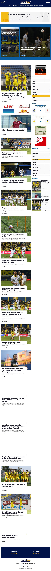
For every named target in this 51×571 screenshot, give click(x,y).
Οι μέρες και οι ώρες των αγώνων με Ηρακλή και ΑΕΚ (12, 153)
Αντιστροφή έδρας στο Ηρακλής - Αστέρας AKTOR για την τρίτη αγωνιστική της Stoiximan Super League (13, 95)
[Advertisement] (8, 106)
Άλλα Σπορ (27, 5)
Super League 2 (35, 148)
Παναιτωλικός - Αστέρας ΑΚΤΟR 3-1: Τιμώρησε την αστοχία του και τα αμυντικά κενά (12, 314)
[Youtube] (16, 553)
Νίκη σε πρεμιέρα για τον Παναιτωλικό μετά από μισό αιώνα (13, 261)
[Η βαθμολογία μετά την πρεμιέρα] (16, 334)
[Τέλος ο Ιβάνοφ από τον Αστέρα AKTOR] (16, 123)
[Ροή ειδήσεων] (47, 2)
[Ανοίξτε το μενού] (49, 2)
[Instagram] (14, 553)
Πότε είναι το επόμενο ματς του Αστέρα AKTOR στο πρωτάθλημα (13, 289)
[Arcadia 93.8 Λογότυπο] (25, 2)
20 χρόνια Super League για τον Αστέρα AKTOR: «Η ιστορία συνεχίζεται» (13, 457)
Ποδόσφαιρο (22, 5)
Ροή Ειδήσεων (10, 5)
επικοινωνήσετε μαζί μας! (28, 19)
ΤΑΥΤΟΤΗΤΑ (26, 563)
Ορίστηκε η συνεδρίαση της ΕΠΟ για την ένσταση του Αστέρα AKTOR (34, 48)
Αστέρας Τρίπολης (16, 5)
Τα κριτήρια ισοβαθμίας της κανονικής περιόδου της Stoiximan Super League (13, 181)
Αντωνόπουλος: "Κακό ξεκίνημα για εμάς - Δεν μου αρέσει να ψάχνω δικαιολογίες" (12, 370)
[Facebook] (11, 553)
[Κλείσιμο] (48, 13)
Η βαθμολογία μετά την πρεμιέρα (11, 343)
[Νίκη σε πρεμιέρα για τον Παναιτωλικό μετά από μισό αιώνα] (16, 252)
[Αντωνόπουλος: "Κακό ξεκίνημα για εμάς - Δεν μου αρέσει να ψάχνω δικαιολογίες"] (16, 360)
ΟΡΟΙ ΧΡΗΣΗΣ (22, 563)
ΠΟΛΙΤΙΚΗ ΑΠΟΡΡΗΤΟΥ (32, 563)
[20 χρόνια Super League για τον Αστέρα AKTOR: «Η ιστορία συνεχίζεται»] (16, 447)
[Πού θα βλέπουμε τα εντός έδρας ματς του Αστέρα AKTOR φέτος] (16, 503)
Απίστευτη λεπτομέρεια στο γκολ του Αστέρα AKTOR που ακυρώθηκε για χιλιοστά (13, 399)
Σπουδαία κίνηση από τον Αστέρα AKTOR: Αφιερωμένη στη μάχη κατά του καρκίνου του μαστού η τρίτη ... (13, 426)
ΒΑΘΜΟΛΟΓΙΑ (48, 148)
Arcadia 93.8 (41, 5)
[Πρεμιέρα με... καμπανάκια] (16, 199)
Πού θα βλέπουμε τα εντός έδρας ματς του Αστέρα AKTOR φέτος (13, 513)
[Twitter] (13, 553)
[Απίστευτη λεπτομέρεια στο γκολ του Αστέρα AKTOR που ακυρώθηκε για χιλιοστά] (16, 389)
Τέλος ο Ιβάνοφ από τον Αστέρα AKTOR (13, 130)
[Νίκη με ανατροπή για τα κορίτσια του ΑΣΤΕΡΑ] (16, 226)
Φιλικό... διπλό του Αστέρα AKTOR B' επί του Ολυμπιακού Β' (13, 485)
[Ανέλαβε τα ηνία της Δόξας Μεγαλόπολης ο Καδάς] (16, 528)
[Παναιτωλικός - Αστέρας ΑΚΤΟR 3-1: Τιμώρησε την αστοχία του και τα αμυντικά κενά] (16, 305)
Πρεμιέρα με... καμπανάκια (10, 208)
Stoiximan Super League (36, 76)
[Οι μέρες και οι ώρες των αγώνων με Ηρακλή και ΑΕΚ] (36, 189)
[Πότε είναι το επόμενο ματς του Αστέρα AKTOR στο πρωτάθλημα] (16, 279)
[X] (35, 553)
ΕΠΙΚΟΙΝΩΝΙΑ (18, 563)
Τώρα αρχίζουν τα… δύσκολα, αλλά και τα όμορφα (9, 33)
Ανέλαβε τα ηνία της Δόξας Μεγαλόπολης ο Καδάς (9, 536)
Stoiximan (31, 5)
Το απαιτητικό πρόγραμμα (8, 50)
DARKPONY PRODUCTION (29, 568)
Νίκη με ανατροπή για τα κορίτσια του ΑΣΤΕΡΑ (13, 235)
